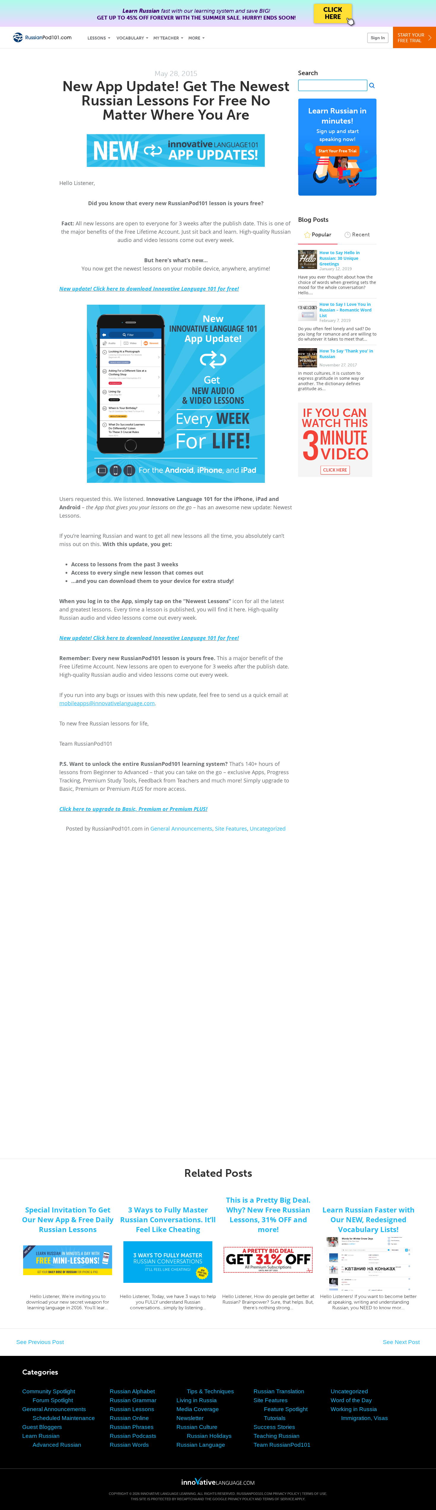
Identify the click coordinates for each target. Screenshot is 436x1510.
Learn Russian (41, 1436)
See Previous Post (40, 1342)
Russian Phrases (132, 1427)
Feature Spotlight (286, 1409)
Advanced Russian (57, 1445)
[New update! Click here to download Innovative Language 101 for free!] (175, 150)
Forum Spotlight (53, 1400)
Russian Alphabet (132, 1391)
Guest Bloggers (42, 1427)
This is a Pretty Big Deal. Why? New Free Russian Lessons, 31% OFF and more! (268, 1214)
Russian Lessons (132, 1409)
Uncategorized (268, 828)
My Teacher (166, 38)
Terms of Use (314, 1493)
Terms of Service (278, 1499)
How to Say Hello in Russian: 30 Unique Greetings (339, 258)
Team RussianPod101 (282, 1445)
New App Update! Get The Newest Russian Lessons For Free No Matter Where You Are (175, 100)
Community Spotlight (48, 1391)
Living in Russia (196, 1400)
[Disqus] (218, 912)
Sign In (378, 37)
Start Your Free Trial (338, 151)
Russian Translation (279, 1391)
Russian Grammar (133, 1400)
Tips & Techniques (210, 1391)
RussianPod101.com (254, 1493)
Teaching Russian (277, 1436)
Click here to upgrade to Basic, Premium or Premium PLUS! (133, 808)
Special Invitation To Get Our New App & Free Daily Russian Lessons (68, 1219)
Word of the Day (351, 1400)
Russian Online (129, 1418)
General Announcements (181, 828)
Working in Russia (354, 1409)
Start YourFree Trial (411, 37)
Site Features (231, 828)
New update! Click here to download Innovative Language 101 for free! (149, 288)
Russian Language (200, 1445)
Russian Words (129, 1445)
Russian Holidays (209, 1436)
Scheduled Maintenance (64, 1418)
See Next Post (401, 1342)
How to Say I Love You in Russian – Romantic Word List (345, 309)
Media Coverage (197, 1409)
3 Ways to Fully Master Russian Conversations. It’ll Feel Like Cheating (168, 1219)
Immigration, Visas (364, 1418)
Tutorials (275, 1418)
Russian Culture (196, 1427)
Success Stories (274, 1427)
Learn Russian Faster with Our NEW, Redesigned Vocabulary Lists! (368, 1219)
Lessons (96, 38)
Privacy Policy (286, 1493)
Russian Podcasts (133, 1436)
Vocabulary (130, 38)
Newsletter (189, 1418)
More (194, 38)
